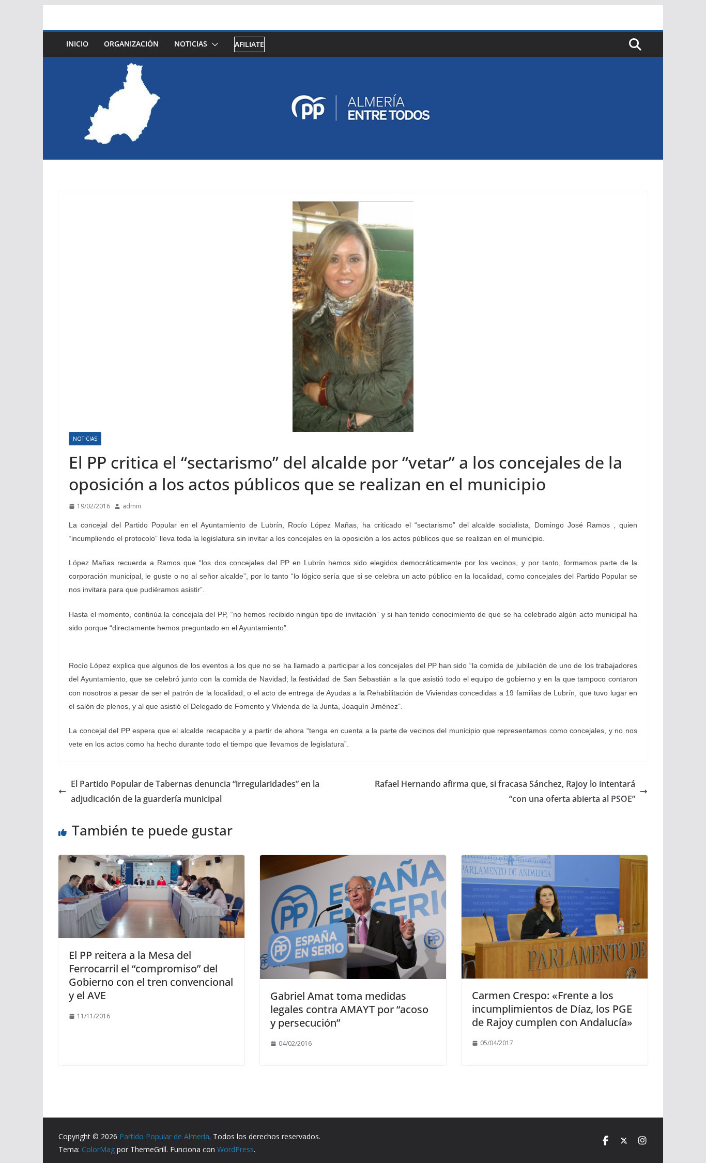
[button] (213, 44)
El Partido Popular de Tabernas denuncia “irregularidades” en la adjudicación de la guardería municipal (195, 791)
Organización (131, 44)
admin (131, 506)
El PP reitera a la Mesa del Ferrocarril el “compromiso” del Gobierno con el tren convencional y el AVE (151, 975)
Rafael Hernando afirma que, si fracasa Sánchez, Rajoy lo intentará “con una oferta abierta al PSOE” (505, 791)
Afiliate (249, 44)
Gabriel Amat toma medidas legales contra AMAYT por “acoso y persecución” (349, 1009)
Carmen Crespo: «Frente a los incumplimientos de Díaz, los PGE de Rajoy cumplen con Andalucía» (552, 1008)
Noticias (190, 44)
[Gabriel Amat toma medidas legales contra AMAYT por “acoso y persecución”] (353, 862)
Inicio (77, 44)
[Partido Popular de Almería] (353, 64)
